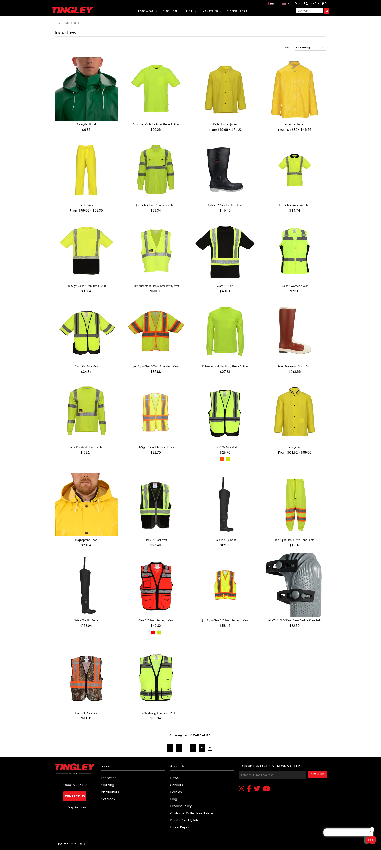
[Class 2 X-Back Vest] (225, 412)
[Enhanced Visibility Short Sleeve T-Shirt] (156, 89)
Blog (173, 799)
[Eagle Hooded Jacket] (225, 89)
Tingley (81, 843)
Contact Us (75, 796)
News (174, 778)
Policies (176, 792)
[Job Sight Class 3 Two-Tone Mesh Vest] (156, 331)
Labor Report (180, 827)
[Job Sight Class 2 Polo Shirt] (295, 170)
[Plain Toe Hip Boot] (225, 504)
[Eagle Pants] (86, 170)
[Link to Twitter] (257, 789)
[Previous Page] (170, 748)
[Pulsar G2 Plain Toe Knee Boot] (225, 170)
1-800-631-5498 (74, 785)
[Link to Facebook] (249, 789)
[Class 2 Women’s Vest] (295, 250)
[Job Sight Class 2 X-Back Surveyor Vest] (225, 585)
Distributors (237, 11)
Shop (105, 766)
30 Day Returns (75, 807)
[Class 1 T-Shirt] (225, 250)
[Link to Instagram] (241, 789)
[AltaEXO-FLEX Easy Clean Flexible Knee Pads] (295, 585)
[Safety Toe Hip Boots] (86, 585)
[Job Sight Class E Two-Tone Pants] (295, 504)
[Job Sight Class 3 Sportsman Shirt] (156, 170)
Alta (189, 11)
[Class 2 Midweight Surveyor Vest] (156, 678)
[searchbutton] (326, 11)
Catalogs (108, 799)
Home (58, 23)
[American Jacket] (295, 89)
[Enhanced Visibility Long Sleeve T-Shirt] (225, 331)
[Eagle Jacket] (295, 412)
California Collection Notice (191, 813)
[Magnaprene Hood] (86, 504)
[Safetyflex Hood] (86, 89)
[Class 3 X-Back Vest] (86, 331)
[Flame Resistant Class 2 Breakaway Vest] (156, 250)
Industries (209, 11)
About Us (177, 766)
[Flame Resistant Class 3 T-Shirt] (86, 412)
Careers (176, 785)
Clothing (169, 11)
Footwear (146, 11)
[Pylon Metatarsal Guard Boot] (295, 331)
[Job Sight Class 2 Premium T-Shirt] (86, 250)
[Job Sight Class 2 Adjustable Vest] (156, 412)
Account (300, 3)
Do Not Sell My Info (184, 820)
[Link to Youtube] (266, 789)
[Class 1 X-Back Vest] (156, 504)
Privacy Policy (181, 806)
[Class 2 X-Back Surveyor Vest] (156, 585)
